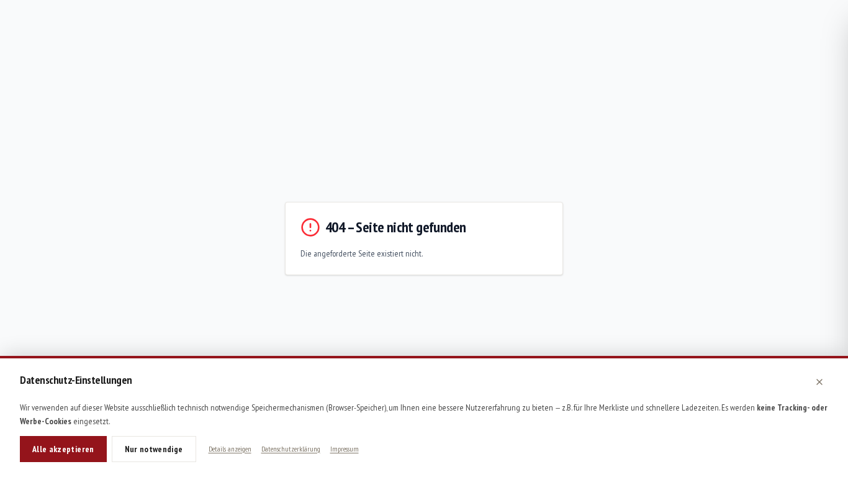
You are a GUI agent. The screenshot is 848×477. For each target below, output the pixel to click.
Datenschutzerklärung (290, 448)
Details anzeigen (230, 448)
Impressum (344, 448)
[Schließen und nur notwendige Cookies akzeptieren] (819, 382)
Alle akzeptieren (63, 449)
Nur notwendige (154, 449)
